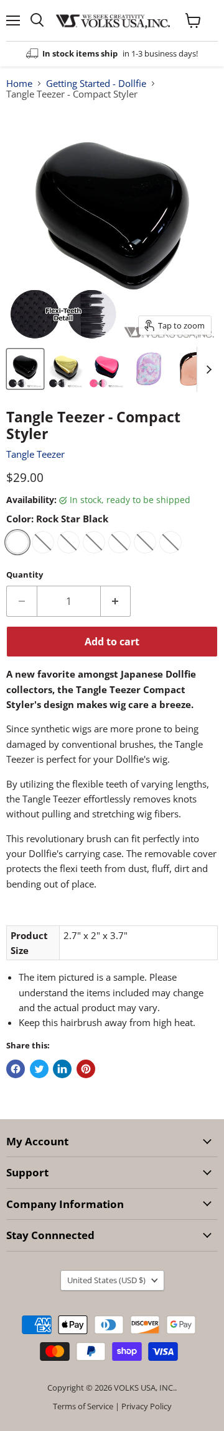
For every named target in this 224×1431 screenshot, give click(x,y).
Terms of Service (83, 1406)
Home (19, 83)
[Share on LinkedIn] (62, 1069)
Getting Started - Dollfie (96, 83)
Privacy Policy (146, 1406)
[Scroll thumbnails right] (207, 370)
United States (106, 1280)
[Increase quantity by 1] (116, 601)
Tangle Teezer (35, 454)
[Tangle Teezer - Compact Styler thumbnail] (25, 369)
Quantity (24, 574)
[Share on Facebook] (15, 1069)
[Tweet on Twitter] (39, 1069)
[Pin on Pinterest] (86, 1069)
